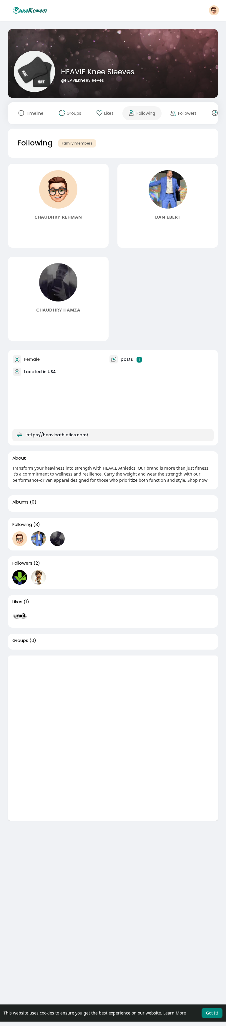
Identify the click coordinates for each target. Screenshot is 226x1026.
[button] (213, 10)
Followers (22, 563)
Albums (20, 502)
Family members (77, 143)
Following (22, 524)
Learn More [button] (174, 1013)
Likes (17, 601)
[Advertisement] (113, 696)
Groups (20, 640)
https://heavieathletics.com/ (57, 435)
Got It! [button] (212, 1013)
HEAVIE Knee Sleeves (97, 72)
